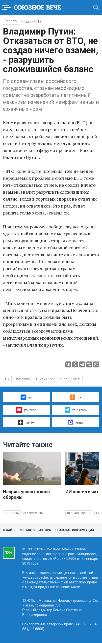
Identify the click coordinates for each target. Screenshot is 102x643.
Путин (63, 378)
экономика (44, 378)
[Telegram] (82, 364)
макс (80, 422)
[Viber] (89, 364)
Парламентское (78, 513)
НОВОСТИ (11, 21)
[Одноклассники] (75, 364)
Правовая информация (74, 530)
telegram (79, 409)
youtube (30, 409)
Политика (12, 513)
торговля (23, 378)
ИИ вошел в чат (82, 491)
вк (30, 397)
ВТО (7, 378)
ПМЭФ (77, 378)
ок (79, 397)
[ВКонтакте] (68, 364)
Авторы (45, 530)
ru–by (30, 422)
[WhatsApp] (96, 364)
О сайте (9, 530)
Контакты (27, 530)
